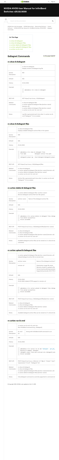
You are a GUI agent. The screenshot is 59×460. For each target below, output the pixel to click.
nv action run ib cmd (16, 49)
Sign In (53, 1)
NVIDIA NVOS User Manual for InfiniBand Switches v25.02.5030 (30, 28)
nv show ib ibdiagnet (16, 41)
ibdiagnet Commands (19, 56)
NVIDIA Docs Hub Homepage (15, 26)
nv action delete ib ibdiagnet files (20, 45)
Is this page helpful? (49, 56)
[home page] (25, 2)
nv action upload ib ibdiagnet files (20, 47)
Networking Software (40, 26)
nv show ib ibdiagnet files (17, 43)
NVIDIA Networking (28, 26)
